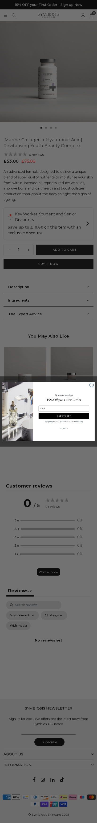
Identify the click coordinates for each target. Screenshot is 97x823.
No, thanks (64, 428)
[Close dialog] (91, 385)
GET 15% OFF (64, 415)
